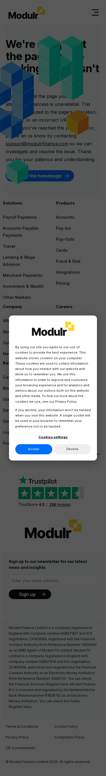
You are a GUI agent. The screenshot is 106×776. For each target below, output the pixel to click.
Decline (72, 449)
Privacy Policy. (66, 402)
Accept (33, 449)
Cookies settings (53, 437)
